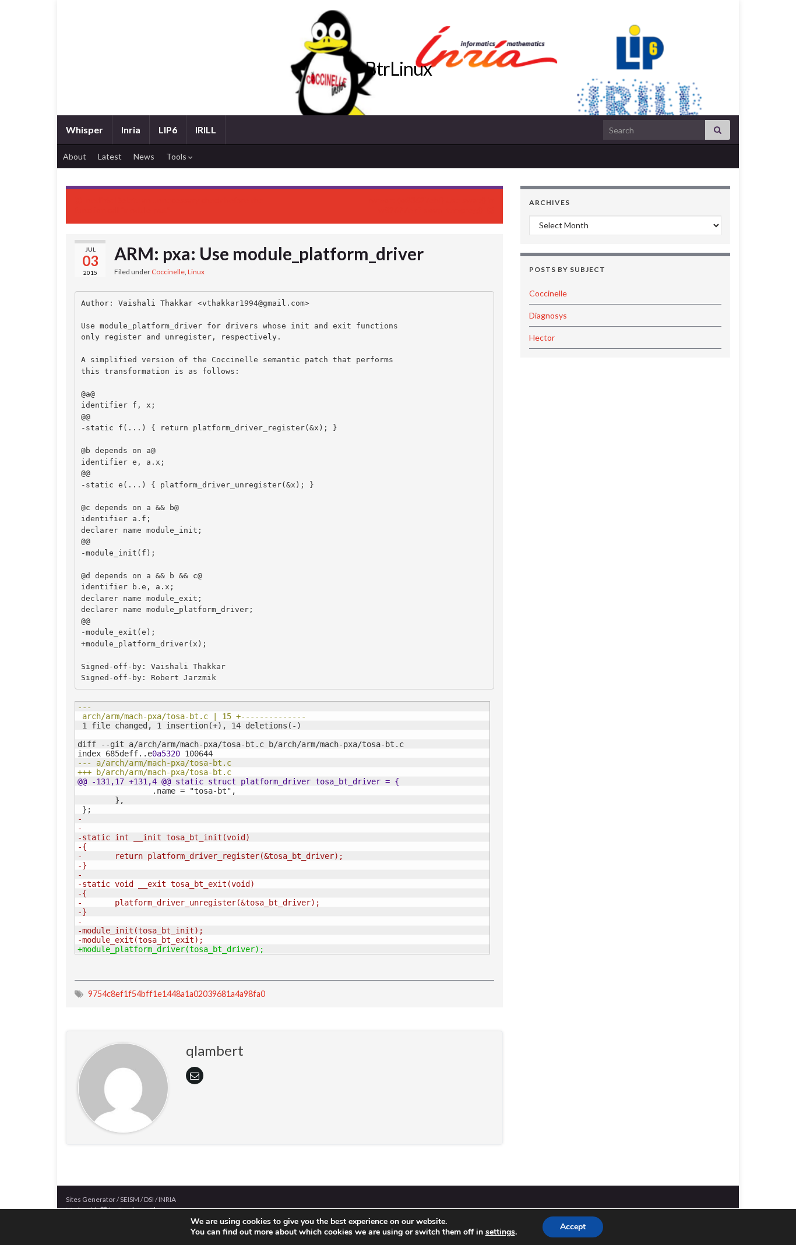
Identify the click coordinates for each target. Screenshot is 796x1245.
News (143, 156)
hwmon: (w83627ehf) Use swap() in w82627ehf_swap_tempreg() (430, 205)
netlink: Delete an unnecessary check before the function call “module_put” (169, 205)
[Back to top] (769, 1218)
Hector (542, 337)
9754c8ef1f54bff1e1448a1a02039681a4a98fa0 (176, 994)
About (74, 156)
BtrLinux (398, 68)
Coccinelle (168, 271)
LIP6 (168, 129)
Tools (177, 156)
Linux (196, 271)
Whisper (84, 129)
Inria (130, 129)
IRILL (205, 129)
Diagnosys (548, 315)
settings (500, 1232)
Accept (573, 1226)
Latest (110, 156)
